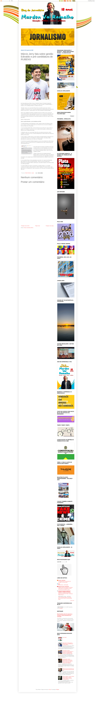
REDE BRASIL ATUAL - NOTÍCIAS (64, 596)
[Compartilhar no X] (40, 173)
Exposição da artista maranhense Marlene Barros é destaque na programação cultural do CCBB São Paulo (68, 652)
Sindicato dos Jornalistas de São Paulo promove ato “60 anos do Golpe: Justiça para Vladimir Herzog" (65, 593)
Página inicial (37, 225)
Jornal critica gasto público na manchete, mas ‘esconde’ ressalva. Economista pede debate (65, 598)
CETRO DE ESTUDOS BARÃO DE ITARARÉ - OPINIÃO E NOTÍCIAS (64, 591)
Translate (61, 608)
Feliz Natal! (65, 637)
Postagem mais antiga (50, 225)
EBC (59, 583)
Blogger (57, 689)
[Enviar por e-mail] (38, 173)
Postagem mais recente (25, 225)
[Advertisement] (37, 216)
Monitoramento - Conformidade (63, 584)
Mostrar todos (72, 600)
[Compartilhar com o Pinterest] (42, 173)
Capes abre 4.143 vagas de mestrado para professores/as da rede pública (68, 643)
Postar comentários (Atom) (28, 227)
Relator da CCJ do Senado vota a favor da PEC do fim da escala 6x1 (68, 669)
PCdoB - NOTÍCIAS (61, 580)
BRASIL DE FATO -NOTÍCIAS (63, 586)
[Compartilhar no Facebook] (41, 173)
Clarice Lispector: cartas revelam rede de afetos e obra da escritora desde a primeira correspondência (68, 678)
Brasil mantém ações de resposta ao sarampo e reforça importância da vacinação (64, 615)
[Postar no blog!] (39, 173)
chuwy (50, 689)
